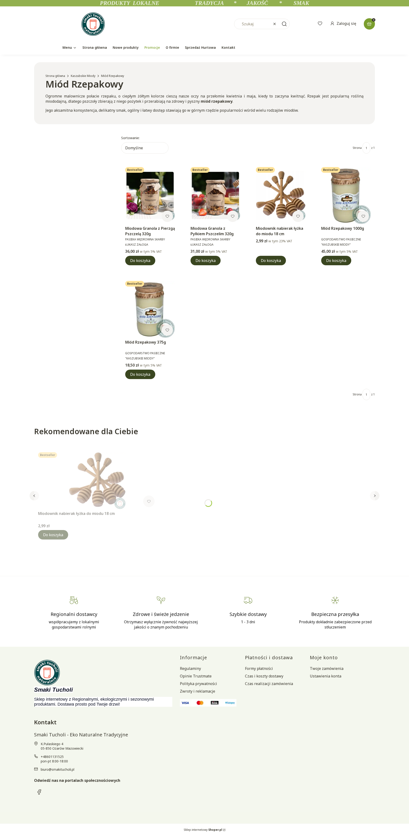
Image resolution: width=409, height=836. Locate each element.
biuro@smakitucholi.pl (57, 769)
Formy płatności (259, 668)
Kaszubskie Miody (83, 76)
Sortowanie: (130, 138)
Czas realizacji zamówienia (269, 683)
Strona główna (55, 76)
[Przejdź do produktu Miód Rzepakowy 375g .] (150, 309)
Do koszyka (140, 260)
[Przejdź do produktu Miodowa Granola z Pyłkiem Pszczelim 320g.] (215, 195)
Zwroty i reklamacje (197, 691)
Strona (357, 148)
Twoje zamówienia (326, 668)
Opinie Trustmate (196, 676)
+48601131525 (52, 756)
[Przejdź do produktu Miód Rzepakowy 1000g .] (346, 195)
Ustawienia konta (325, 676)
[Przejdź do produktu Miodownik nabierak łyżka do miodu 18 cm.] (281, 195)
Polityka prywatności (198, 683)
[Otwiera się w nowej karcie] (39, 792)
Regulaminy (190, 668)
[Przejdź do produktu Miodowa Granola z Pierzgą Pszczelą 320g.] (150, 195)
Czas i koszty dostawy (264, 676)
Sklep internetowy (203, 830)
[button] (284, 24)
